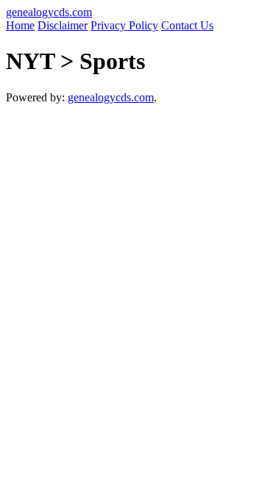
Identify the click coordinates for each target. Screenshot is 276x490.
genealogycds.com (49, 12)
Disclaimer (63, 25)
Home (20, 25)
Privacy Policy (124, 25)
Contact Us (187, 25)
